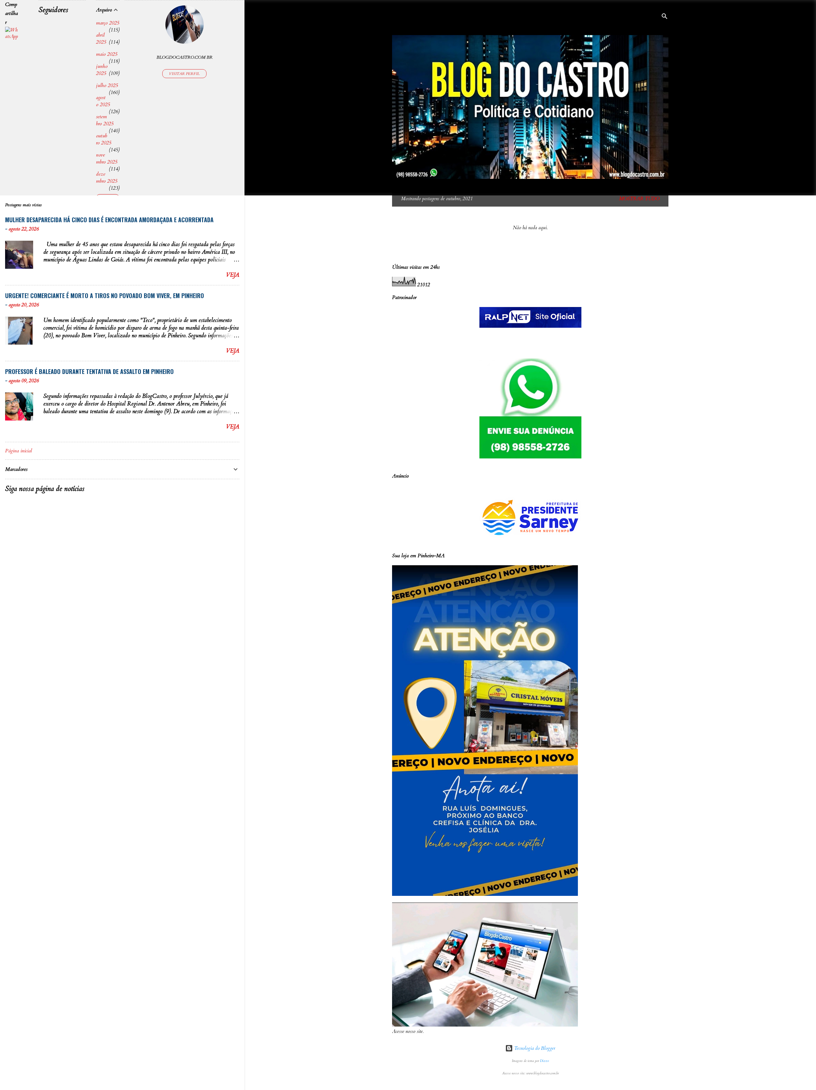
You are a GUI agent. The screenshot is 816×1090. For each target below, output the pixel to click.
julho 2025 (107, 85)
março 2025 (107, 22)
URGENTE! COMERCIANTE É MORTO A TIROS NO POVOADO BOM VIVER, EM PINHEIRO (104, 295)
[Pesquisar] (664, 17)
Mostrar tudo (639, 198)
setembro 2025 (104, 120)
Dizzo (544, 1061)
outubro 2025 (103, 139)
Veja (232, 275)
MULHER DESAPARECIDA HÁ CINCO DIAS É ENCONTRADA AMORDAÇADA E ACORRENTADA (109, 220)
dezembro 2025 (106, 178)
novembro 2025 (106, 158)
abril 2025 (101, 39)
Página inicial (18, 450)
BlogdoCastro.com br (185, 57)
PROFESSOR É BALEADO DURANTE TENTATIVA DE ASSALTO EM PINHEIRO (89, 371)
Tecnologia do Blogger (534, 1048)
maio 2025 (106, 54)
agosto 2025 (103, 101)
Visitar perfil (184, 73)
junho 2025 (101, 70)
